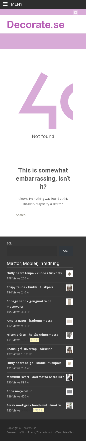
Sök (9, 243)
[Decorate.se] (32, 23)
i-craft (49, 432)
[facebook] (75, 13)
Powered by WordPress (21, 432)
